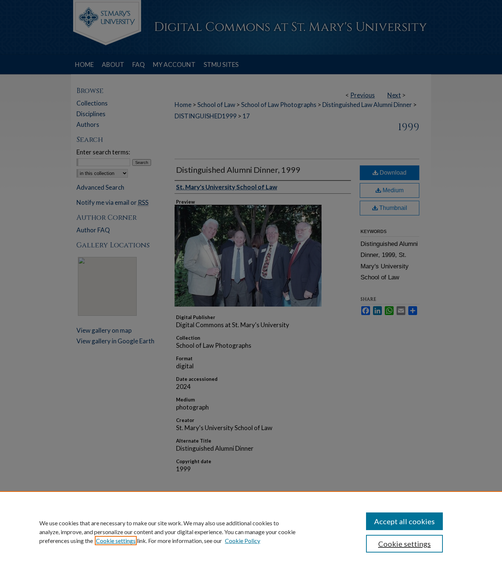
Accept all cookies (404, 521)
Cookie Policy (242, 540)
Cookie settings (116, 540)
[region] (251, 531)
